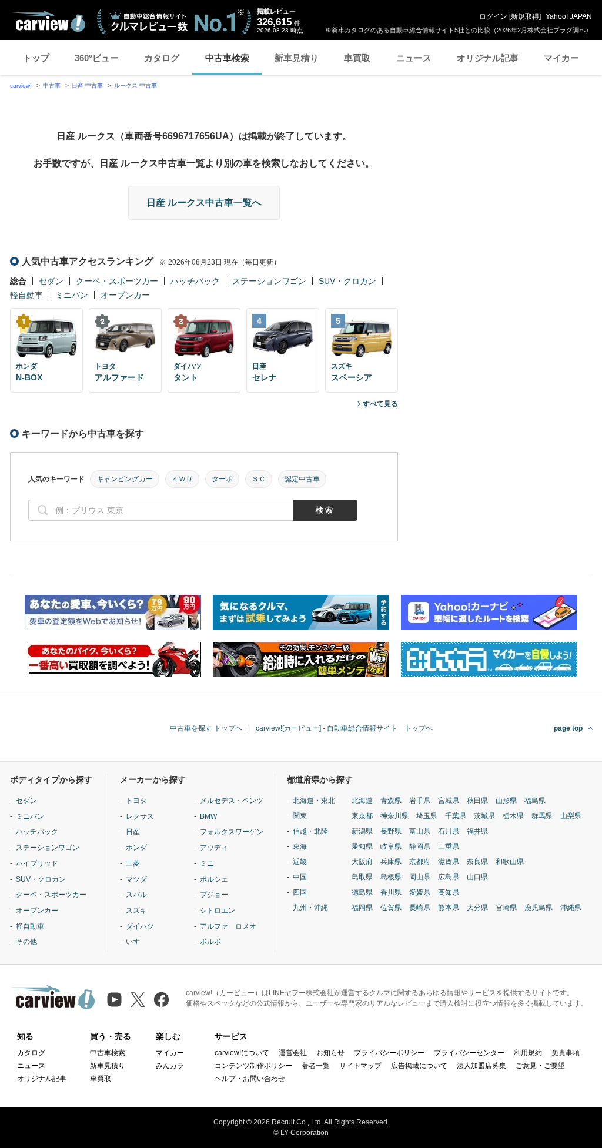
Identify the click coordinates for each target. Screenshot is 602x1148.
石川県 (448, 831)
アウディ (214, 848)
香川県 (391, 892)
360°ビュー (97, 58)
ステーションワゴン (269, 281)
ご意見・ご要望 (540, 1066)
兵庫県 (391, 862)
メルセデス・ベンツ (231, 800)
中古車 (52, 85)
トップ (36, 58)
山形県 (506, 800)
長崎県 (419, 907)
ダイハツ (140, 926)
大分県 (477, 907)
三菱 (133, 863)
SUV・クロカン (347, 281)
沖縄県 (570, 907)
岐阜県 (391, 846)
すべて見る (380, 404)
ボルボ (210, 942)
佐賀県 (391, 907)
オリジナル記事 (488, 58)
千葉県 (455, 816)
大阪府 (362, 862)
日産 (133, 832)
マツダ (136, 879)
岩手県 (419, 800)
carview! (21, 85)
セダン (51, 281)
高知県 (448, 892)
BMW (208, 816)
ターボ (222, 479)
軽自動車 (26, 295)
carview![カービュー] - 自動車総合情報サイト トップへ (344, 728)
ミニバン (71, 295)
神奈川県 (394, 816)
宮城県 (448, 800)
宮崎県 (506, 907)
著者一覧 (316, 1066)
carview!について (242, 1053)
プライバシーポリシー (389, 1053)
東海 (300, 846)
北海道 (362, 800)
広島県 (448, 877)
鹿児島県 (538, 907)
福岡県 (362, 907)
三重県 (448, 846)
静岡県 (419, 846)
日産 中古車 (87, 85)
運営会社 (293, 1053)
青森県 (391, 800)
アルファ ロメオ (228, 926)
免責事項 (565, 1053)
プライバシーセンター (469, 1053)
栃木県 (513, 816)
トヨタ (136, 800)
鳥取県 (362, 877)
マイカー (561, 58)
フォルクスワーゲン (231, 832)
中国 (300, 877)
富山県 (419, 831)
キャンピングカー (124, 479)
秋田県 (477, 800)
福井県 (477, 831)
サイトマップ (360, 1066)
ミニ (207, 863)
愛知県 (362, 846)
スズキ (136, 910)
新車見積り (297, 58)
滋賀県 (448, 862)
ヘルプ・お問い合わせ (250, 1079)
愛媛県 (419, 892)
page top (568, 728)
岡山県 (419, 877)
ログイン (493, 16)
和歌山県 (510, 862)
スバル (136, 895)
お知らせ (330, 1053)
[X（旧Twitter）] (138, 999)
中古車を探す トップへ (206, 728)
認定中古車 (302, 479)
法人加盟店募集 (481, 1066)
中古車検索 (227, 58)
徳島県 (362, 892)
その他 (26, 942)
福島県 (535, 800)
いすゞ (136, 942)
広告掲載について (419, 1066)
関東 (300, 816)
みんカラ (170, 1066)
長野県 (391, 831)
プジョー (214, 895)
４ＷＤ (182, 479)
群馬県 (542, 816)
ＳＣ (259, 479)
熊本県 (448, 907)
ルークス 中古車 (135, 85)
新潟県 (362, 831)
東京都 (362, 816)
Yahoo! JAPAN (569, 16)
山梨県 (570, 816)
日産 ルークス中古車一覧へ (204, 202)
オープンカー (125, 295)
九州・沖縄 (310, 907)
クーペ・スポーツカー (117, 281)
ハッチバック (195, 281)
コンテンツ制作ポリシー (253, 1066)
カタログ (161, 58)
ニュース (414, 58)
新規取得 (525, 16)
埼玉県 (426, 816)
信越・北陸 (310, 831)
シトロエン (217, 910)
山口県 (477, 877)
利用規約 (528, 1053)
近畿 (300, 862)
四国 (300, 892)
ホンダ (136, 848)
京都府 (419, 862)
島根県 (391, 877)
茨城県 (484, 816)
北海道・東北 (314, 800)
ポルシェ (214, 879)
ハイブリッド (37, 863)
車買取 (357, 58)
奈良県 (477, 862)
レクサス (140, 816)
